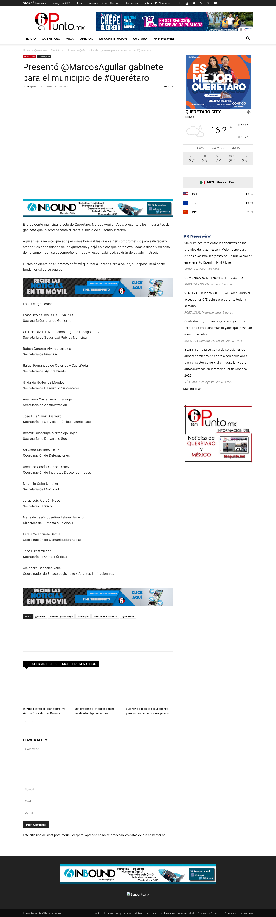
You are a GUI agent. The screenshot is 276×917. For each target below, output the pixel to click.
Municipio (83, 616)
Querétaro (92, 3)
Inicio (80, 3)
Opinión (114, 3)
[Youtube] (215, 3)
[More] (77, 96)
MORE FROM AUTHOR (79, 664)
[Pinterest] (201, 3)
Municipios (57, 50)
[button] (248, 39)
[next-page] (32, 721)
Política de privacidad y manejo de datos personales (125, 913)
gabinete (40, 616)
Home (26, 50)
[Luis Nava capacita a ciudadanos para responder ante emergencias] (149, 689)
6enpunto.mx (34, 86)
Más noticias (192, 389)
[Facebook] (180, 3)
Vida (104, 3)
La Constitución (131, 3)
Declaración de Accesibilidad (176, 913)
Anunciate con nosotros (239, 913)
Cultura (148, 3)
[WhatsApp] (57, 96)
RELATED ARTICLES (41, 664)
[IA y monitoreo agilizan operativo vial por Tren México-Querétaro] (46, 689)
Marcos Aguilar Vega (61, 616)
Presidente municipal (105, 616)
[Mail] (194, 3)
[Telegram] (67, 96)
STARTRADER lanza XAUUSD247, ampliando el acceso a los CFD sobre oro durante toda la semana (217, 299)
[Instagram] (187, 3)
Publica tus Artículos (209, 913)
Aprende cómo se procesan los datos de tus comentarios (125, 835)
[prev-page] (25, 721)
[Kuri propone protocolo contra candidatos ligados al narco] (97, 689)
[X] (208, 3)
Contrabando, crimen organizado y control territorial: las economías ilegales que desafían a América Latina (218, 327)
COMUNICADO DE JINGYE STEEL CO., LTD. (214, 278)
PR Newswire (162, 3)
